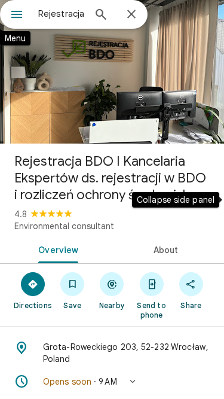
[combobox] (61, 14)
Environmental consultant (64, 226)
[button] (112, 382)
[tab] (56, 248)
